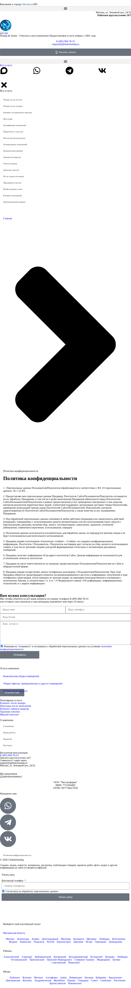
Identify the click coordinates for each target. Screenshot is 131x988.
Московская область (14, 933)
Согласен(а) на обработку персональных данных (31, 891)
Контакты (7, 745)
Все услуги (6, 65)
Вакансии (7, 739)
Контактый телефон (13, 880)
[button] (65, 8)
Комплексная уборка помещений (21, 676)
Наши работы (9, 732)
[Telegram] (69, 71)
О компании (8, 726)
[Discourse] (4, 71)
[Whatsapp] (37, 71)
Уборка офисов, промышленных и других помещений (32, 683)
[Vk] (102, 71)
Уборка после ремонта (15, 691)
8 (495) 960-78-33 (9, 755)
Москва (26, 4)
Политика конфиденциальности (17, 855)
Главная (7, 218)
